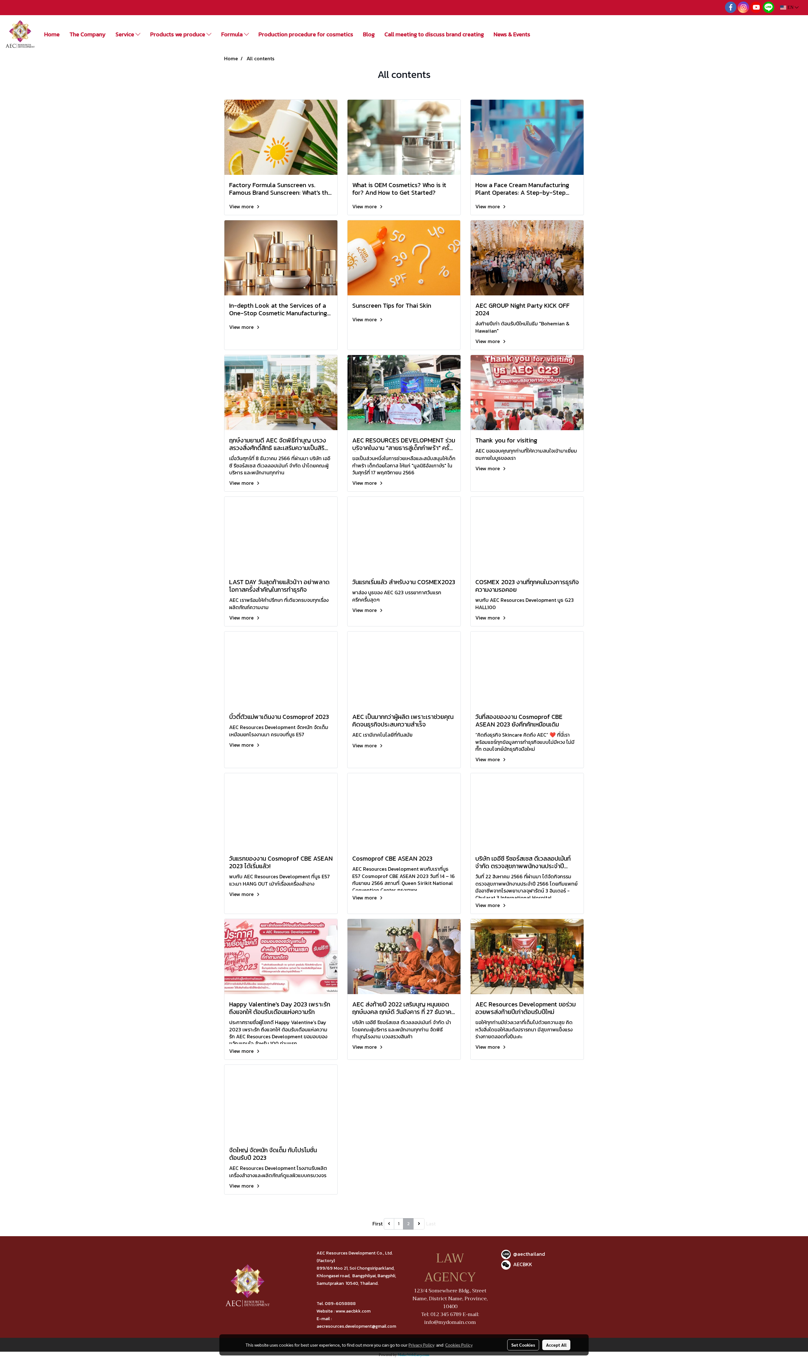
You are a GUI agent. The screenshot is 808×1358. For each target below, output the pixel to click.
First (377, 1223)
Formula (232, 34)
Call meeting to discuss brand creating (434, 34)
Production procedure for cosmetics (305, 34)
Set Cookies (523, 1345)
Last (431, 1223)
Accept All (556, 1345)
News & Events (512, 34)
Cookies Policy (458, 1345)
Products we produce (178, 34)
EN (790, 7)
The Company (87, 34)
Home (52, 34)
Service (125, 34)
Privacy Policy (421, 1345)
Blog (369, 34)
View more (242, 206)
